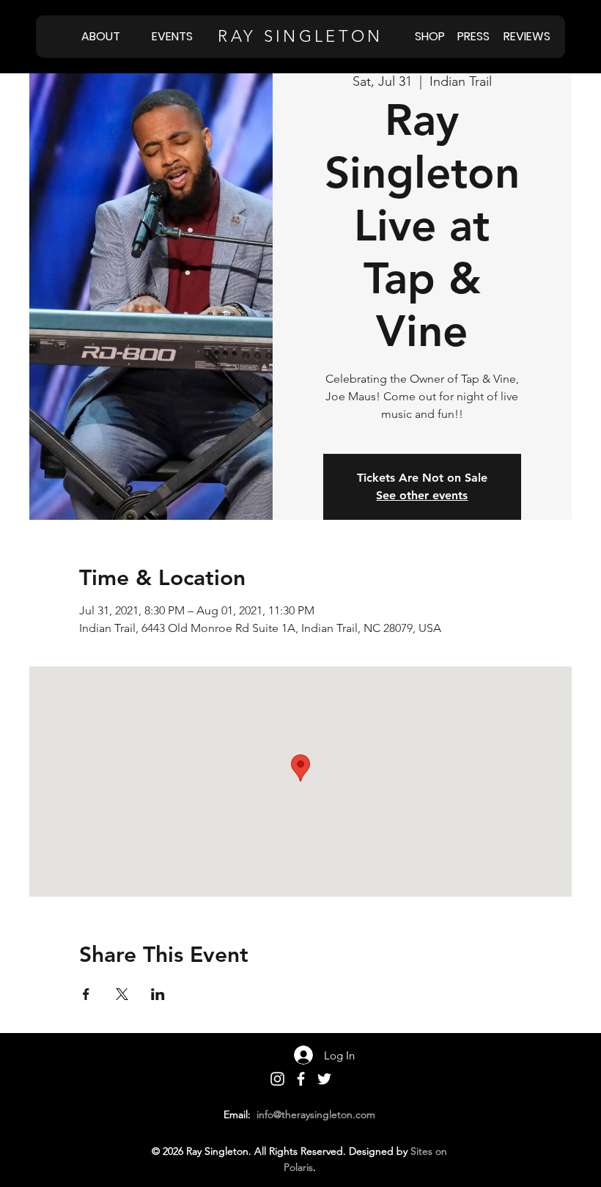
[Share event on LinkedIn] (158, 994)
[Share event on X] (122, 994)
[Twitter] (324, 1079)
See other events (422, 495)
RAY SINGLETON (300, 36)
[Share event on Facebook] (86, 994)
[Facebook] (301, 1079)
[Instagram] (277, 1079)
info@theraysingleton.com (316, 1114)
